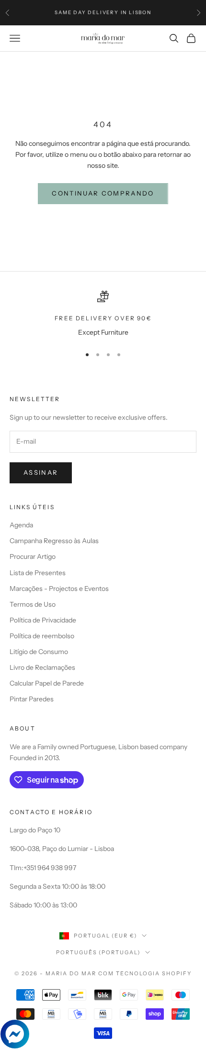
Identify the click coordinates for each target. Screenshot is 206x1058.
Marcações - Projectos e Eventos (59, 588)
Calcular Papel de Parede (47, 683)
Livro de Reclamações (42, 667)
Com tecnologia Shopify (145, 973)
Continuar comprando (103, 193)
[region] (103, 314)
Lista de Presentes (38, 572)
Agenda (21, 525)
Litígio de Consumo (39, 651)
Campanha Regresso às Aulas (54, 540)
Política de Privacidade (43, 620)
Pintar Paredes (32, 699)
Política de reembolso (42, 636)
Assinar (40, 472)
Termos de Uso (33, 604)
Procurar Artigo (33, 556)
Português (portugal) (98, 952)
